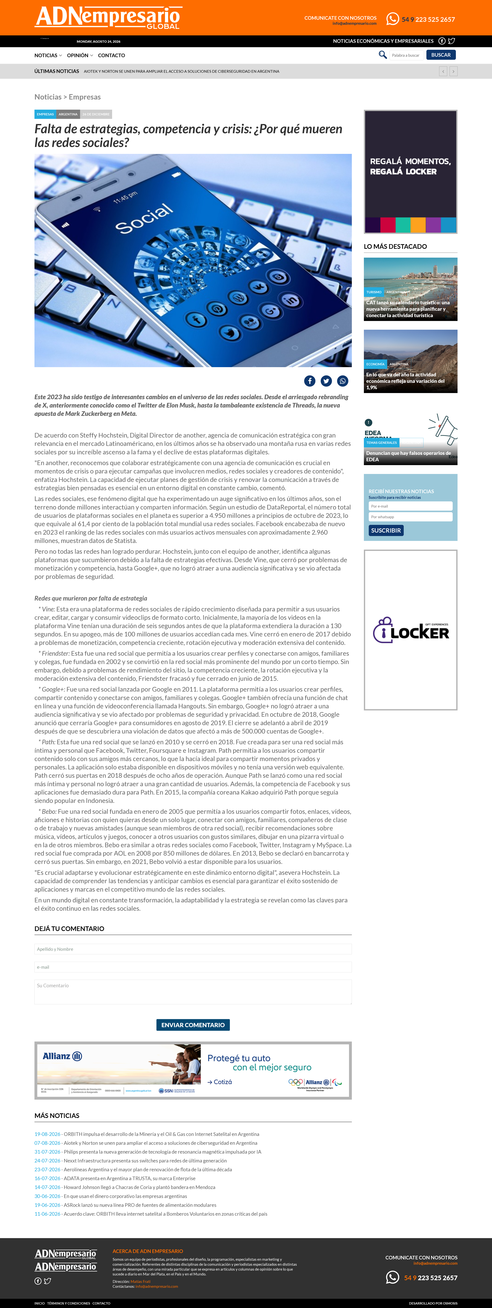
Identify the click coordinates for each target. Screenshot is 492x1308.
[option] (248, 71)
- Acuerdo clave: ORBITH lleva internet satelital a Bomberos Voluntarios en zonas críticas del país (150, 1214)
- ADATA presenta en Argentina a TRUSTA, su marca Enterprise (115, 1178)
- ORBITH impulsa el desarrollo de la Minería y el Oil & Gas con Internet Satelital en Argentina (146, 1134)
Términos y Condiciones (68, 1303)
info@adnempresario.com (355, 23)
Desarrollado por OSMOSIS (433, 1303)
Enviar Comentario (193, 1024)
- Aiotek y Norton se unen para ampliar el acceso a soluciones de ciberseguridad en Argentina (145, 1143)
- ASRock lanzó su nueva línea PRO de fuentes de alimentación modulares (125, 1205)
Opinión (77, 55)
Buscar (441, 55)
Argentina (68, 114)
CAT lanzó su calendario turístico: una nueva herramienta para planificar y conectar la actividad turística (408, 308)
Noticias (45, 55)
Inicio (39, 1303)
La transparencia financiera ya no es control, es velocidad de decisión (158, 71)
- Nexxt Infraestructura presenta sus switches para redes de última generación (130, 1160)
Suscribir (386, 530)
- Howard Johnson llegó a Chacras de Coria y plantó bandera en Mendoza (124, 1187)
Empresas (85, 96)
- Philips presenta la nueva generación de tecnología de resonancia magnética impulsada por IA (147, 1152)
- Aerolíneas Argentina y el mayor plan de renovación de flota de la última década (133, 1169)
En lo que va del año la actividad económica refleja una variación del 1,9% (405, 380)
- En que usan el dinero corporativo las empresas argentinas (110, 1196)
